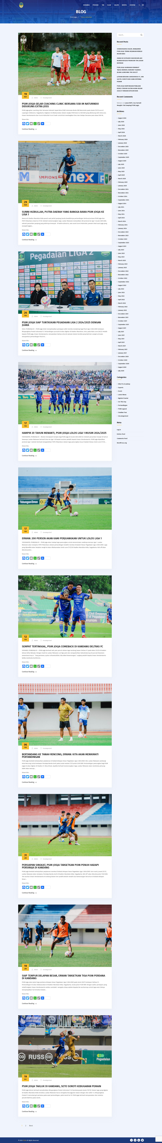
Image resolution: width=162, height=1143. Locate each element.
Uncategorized (47, 98)
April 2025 (121, 175)
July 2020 (121, 371)
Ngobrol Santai (123, 398)
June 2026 (121, 125)
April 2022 (121, 299)
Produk (96, 5)
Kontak (132, 5)
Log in (119, 430)
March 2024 (122, 221)
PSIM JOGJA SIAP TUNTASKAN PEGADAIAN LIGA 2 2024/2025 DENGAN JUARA (61, 324)
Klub (109, 5)
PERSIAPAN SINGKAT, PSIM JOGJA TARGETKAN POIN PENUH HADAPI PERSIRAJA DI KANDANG (60, 866)
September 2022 (123, 282)
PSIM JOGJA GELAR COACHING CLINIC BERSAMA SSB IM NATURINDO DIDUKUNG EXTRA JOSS (60, 105)
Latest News (122, 394)
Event (120, 391)
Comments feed (122, 438)
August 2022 (122, 285)
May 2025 (121, 171)
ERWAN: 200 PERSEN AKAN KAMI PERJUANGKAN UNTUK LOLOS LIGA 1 (62, 538)
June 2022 (121, 292)
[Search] (141, 35)
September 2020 (123, 363)
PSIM (24, 1140)
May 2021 (121, 339)
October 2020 (122, 360)
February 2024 (123, 225)
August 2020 (122, 367)
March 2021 (122, 346)
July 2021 (121, 331)
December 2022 (123, 271)
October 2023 (122, 239)
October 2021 (122, 321)
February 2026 (123, 139)
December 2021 (123, 314)
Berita (124, 5)
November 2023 (123, 235)
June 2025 (121, 168)
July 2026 (121, 121)
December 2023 (123, 232)
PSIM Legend (122, 409)
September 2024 (123, 200)
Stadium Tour (122, 412)
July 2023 (121, 250)
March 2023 (122, 260)
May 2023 (121, 257)
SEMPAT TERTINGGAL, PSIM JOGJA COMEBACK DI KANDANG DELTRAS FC (62, 646)
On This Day (122, 402)
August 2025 (122, 161)
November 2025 (123, 150)
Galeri (116, 5)
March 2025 (122, 178)
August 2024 (122, 203)
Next (31, 1126)
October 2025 (122, 154)
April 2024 (121, 218)
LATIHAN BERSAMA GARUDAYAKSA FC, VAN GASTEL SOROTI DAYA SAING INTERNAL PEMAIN (130, 79)
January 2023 (122, 267)
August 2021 (122, 328)
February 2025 (122, 182)
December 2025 (123, 146)
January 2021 (122, 353)
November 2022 (123, 275)
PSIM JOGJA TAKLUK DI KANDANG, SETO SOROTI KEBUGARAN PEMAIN (61, 1086)
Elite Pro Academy (124, 384)
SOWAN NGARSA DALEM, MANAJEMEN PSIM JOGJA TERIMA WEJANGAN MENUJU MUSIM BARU (129, 51)
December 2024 (123, 189)
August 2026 (122, 118)
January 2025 (122, 186)
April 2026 (121, 132)
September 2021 (123, 324)
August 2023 (122, 246)
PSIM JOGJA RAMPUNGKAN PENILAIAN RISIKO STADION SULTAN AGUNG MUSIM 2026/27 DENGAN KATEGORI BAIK (129, 88)
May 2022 (121, 296)
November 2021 (123, 317)
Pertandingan (122, 405)
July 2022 (121, 289)
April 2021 (121, 342)
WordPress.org (122, 443)
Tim (103, 5)
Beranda (86, 5)
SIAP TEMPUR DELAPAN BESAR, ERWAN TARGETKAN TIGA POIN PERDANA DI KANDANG (63, 977)
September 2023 (123, 242)
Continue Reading (28, 129)
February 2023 (122, 264)
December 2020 (123, 356)
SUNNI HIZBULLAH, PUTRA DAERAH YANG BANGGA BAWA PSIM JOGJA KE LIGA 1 (63, 213)
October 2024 (122, 196)
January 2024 (122, 228)
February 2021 (122, 349)
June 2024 (121, 210)
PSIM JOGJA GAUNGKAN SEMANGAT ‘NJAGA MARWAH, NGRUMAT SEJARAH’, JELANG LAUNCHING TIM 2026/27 (129, 70)
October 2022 (122, 278)
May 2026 (121, 129)
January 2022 (122, 310)
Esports (120, 387)
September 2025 (123, 157)
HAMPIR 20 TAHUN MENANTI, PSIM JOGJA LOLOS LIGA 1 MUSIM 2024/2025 (64, 432)
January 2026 (122, 143)
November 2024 (123, 193)
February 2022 (122, 307)
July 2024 (121, 207)
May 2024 (121, 214)
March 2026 (122, 136)
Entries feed (121, 434)
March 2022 (122, 303)
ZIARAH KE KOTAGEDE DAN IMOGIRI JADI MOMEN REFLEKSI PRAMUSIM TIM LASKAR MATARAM (130, 60)
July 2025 (121, 164)
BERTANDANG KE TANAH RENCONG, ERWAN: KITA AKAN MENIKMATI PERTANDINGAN (60, 755)
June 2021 (121, 335)
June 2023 (121, 253)
